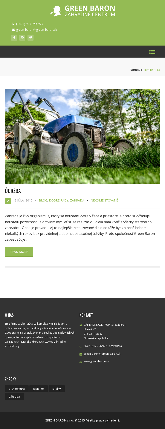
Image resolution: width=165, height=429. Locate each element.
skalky (56, 389)
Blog (43, 200)
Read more (19, 252)
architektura (17, 389)
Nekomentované (104, 200)
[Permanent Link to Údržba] (82, 182)
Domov (135, 70)
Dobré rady (58, 200)
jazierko (38, 389)
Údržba (13, 190)
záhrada (14, 396)
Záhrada (77, 200)
